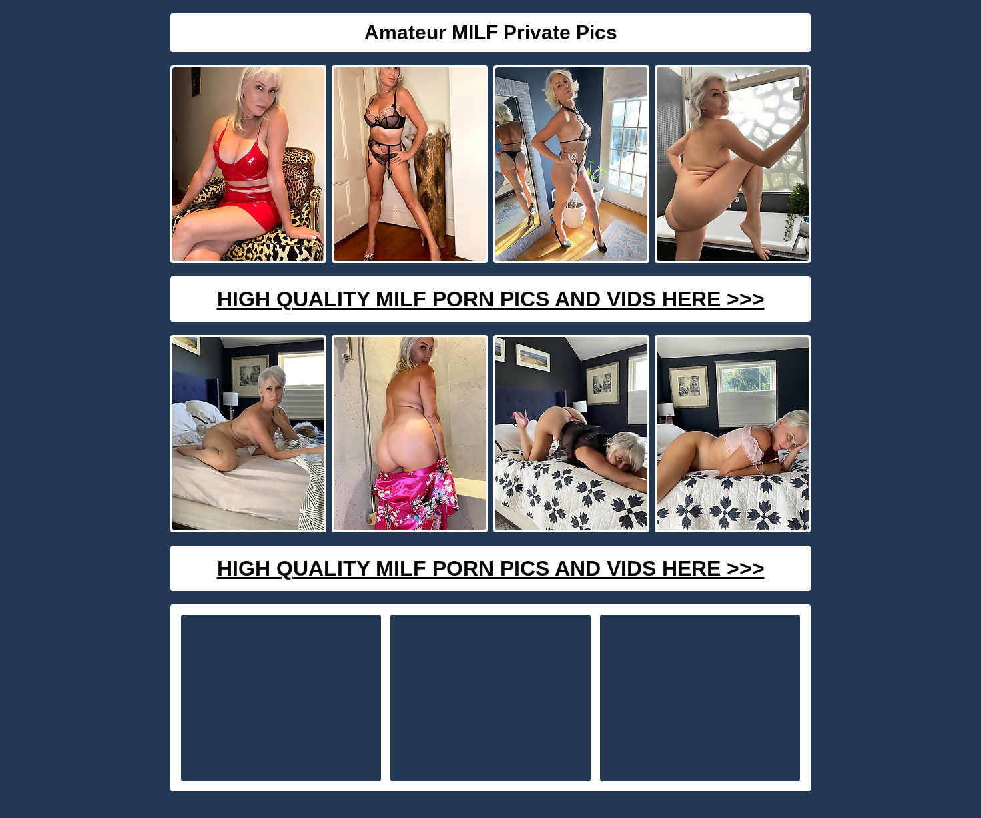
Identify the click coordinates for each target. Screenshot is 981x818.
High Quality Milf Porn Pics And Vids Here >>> (491, 299)
